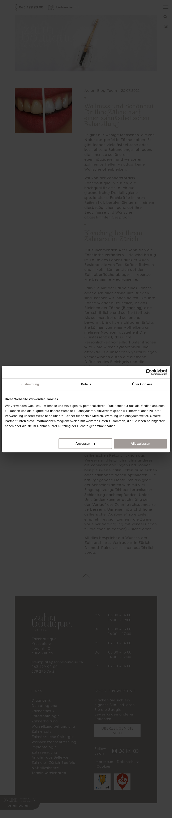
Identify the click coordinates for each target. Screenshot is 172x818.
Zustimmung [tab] (30, 384)
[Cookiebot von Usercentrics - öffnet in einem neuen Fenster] (148, 372)
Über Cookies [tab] (142, 384)
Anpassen (83, 443)
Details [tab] (86, 384)
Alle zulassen (140, 443)
